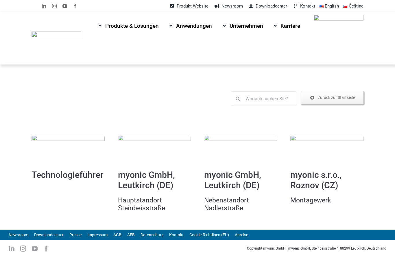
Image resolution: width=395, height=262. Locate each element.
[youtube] (64, 6)
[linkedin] (44, 6)
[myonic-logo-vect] (56, 33)
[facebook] (75, 6)
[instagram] (54, 6)
